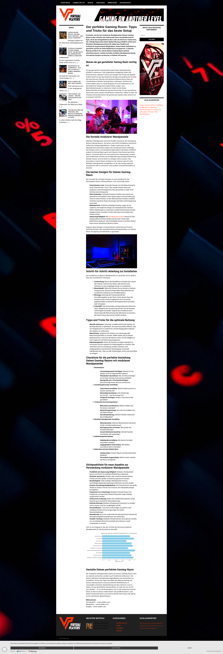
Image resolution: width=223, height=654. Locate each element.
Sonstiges (100, 2)
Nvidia (149, 109)
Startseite (65, 2)
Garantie (147, 105)
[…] (60, 45)
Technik (119, 631)
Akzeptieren (116, 648)
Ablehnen (42, 648)
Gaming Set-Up (79, 2)
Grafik (90, 2)
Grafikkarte (159, 105)
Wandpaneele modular (116, 217)
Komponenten (144, 107)
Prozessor (151, 112)
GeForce (153, 105)
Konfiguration (153, 107)
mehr (190, 648)
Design (142, 105)
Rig (156, 112)
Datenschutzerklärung (216, 651)
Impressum (112, 2)
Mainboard (143, 109)
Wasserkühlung (144, 114)
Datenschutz (125, 2)
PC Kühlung (155, 109)
